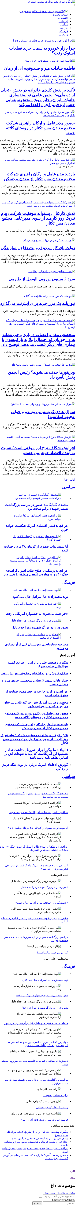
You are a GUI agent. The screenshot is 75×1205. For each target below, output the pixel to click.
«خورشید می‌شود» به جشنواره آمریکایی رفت (37, 613)
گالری (72, 1171)
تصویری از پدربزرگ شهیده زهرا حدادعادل (40, 627)
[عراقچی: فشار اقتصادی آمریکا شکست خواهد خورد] (34, 518)
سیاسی (63, 24)
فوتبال (46, 1193)
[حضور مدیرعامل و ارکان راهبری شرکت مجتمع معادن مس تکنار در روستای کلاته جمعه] (37, 115)
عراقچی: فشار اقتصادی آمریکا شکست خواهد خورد (38, 812)
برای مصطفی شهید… (55, 1095)
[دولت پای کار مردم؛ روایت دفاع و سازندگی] (49, 240)
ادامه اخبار (69, 479)
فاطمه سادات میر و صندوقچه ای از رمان (39, 68)
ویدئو (72, 1177)
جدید (72, 1125)
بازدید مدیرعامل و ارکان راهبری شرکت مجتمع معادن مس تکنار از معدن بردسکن (36, 726)
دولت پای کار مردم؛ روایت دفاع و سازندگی (38, 247)
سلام (63, 1193)
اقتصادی (63, 17)
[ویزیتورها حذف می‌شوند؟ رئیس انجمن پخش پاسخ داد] (43, 364)
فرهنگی (63, 31)
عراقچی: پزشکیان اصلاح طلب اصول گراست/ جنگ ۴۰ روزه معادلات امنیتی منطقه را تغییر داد (36, 572)
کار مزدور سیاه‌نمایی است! (52, 952)
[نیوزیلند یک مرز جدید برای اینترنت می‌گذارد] (49, 295)
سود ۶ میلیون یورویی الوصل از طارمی (42, 279)
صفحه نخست (60, 14)
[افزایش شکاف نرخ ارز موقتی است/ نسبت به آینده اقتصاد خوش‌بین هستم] (37, 440)
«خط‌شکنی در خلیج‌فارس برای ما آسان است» (41, 902)
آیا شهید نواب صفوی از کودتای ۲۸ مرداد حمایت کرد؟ (38, 827)
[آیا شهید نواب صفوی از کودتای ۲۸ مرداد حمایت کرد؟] (34, 539)
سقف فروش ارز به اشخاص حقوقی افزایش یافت (34, 673)
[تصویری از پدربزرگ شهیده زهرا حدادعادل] (36, 620)
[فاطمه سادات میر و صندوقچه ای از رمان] (50, 60)
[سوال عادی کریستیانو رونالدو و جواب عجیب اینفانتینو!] (43, 404)
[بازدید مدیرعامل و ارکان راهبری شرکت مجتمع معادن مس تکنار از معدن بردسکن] (37, 163)
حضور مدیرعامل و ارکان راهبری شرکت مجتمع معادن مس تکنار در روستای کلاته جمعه (40, 128)
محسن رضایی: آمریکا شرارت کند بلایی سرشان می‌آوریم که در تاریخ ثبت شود (35, 704)
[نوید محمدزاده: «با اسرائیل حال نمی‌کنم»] (36, 589)
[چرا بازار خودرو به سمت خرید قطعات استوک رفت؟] (44, 40)
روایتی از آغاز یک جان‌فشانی (52, 1107)
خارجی (64, 27)
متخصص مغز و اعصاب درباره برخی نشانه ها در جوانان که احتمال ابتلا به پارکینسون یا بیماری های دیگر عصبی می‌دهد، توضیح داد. (38, 339)
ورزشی (63, 34)
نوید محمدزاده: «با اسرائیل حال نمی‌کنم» (40, 596)
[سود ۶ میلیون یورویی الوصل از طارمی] (51, 271)
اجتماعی (63, 21)
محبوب (65, 1125)
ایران (68, 1193)
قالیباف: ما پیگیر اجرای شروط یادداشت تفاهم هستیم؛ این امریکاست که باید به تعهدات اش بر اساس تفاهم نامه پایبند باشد (36, 753)
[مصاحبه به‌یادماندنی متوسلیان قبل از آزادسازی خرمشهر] (34, 637)
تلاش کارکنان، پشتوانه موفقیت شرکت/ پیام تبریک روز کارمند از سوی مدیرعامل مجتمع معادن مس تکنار (38, 218)
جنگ (73, 1193)
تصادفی (55, 1125)
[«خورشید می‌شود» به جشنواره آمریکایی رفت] (34, 606)
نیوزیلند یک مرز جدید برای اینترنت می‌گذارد (37, 303)
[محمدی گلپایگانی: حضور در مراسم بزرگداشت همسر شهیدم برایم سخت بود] (34, 497)
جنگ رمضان (55, 1193)
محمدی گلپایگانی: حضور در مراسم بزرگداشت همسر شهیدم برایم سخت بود (36, 506)
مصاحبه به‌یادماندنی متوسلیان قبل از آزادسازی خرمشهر (36, 1023)
